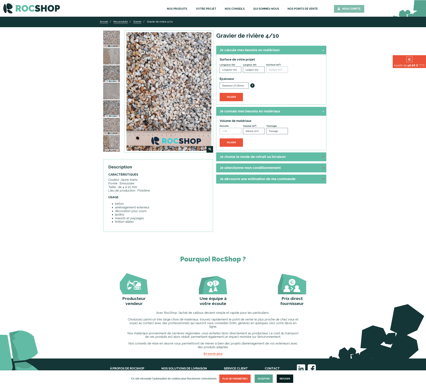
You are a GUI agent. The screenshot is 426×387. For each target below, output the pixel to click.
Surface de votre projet (237, 59)
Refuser (285, 378)
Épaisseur (227, 79)
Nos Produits (177, 8)
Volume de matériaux (235, 121)
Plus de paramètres (235, 378)
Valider (231, 97)
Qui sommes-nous (266, 8)
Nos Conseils (235, 8)
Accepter (264, 378)
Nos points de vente (303, 8)
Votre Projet (206, 8)
